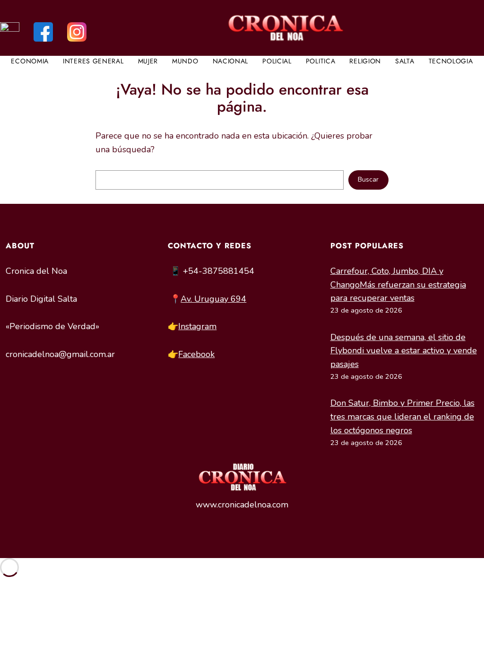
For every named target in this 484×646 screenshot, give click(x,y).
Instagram (197, 326)
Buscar (368, 179)
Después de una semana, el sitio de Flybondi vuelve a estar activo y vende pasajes (403, 351)
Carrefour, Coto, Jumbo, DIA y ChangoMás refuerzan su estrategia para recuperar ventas (398, 284)
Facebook (196, 354)
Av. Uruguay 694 (213, 299)
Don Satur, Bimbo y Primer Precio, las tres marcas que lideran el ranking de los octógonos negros (402, 416)
